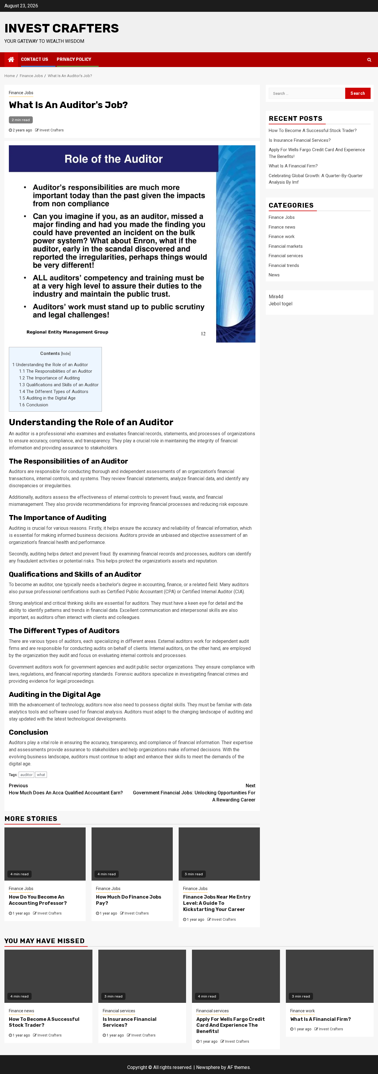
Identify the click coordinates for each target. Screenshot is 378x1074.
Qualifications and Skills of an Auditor (59, 384)
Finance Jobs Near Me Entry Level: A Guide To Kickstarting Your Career (217, 903)
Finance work (281, 236)
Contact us (34, 59)
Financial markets (286, 246)
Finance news (282, 226)
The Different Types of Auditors (53, 391)
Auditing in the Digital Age (47, 398)
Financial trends (284, 265)
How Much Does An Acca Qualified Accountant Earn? (66, 789)
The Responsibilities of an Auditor (55, 371)
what (41, 775)
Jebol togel (280, 303)
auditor (26, 775)
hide (65, 353)
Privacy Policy (74, 59)
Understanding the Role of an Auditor (50, 364)
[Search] (369, 59)
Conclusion (33, 405)
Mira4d (276, 296)
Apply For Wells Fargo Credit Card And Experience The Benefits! (230, 1025)
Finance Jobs (21, 92)
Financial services (286, 255)
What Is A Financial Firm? (293, 166)
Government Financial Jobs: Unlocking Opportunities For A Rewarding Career (194, 793)
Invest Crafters (61, 28)
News (274, 274)
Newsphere (208, 1067)
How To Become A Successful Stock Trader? (313, 130)
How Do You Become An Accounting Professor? (38, 900)
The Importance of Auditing (49, 378)
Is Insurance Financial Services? (300, 140)
